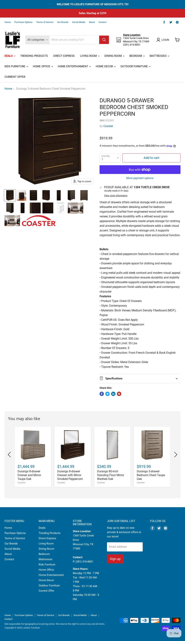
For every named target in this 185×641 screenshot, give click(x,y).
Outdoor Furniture (135, 66)
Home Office (42, 66)
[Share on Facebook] (102, 394)
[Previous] (10, 454)
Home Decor (105, 66)
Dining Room (113, 56)
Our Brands (62, 22)
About (92, 22)
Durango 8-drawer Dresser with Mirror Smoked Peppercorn (70, 475)
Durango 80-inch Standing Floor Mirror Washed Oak (110, 475)
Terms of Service (44, 22)
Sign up (115, 559)
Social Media (78, 22)
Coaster (108, 126)
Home (8, 22)
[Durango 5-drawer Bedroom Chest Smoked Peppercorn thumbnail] (10, 195)
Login (165, 39)
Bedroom (136, 56)
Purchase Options (23, 22)
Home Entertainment (73, 66)
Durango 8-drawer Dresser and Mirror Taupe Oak (29, 475)
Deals (9, 56)
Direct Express (64, 56)
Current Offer (15, 76)
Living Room (89, 56)
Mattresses (158, 56)
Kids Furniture (15, 66)
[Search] (104, 40)
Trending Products (34, 56)
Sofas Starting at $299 (92, 13)
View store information (115, 195)
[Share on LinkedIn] (113, 394)
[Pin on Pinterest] (119, 394)
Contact (102, 22)
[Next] (175, 454)
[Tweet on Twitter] (107, 394)
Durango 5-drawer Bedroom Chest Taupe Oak (151, 475)
